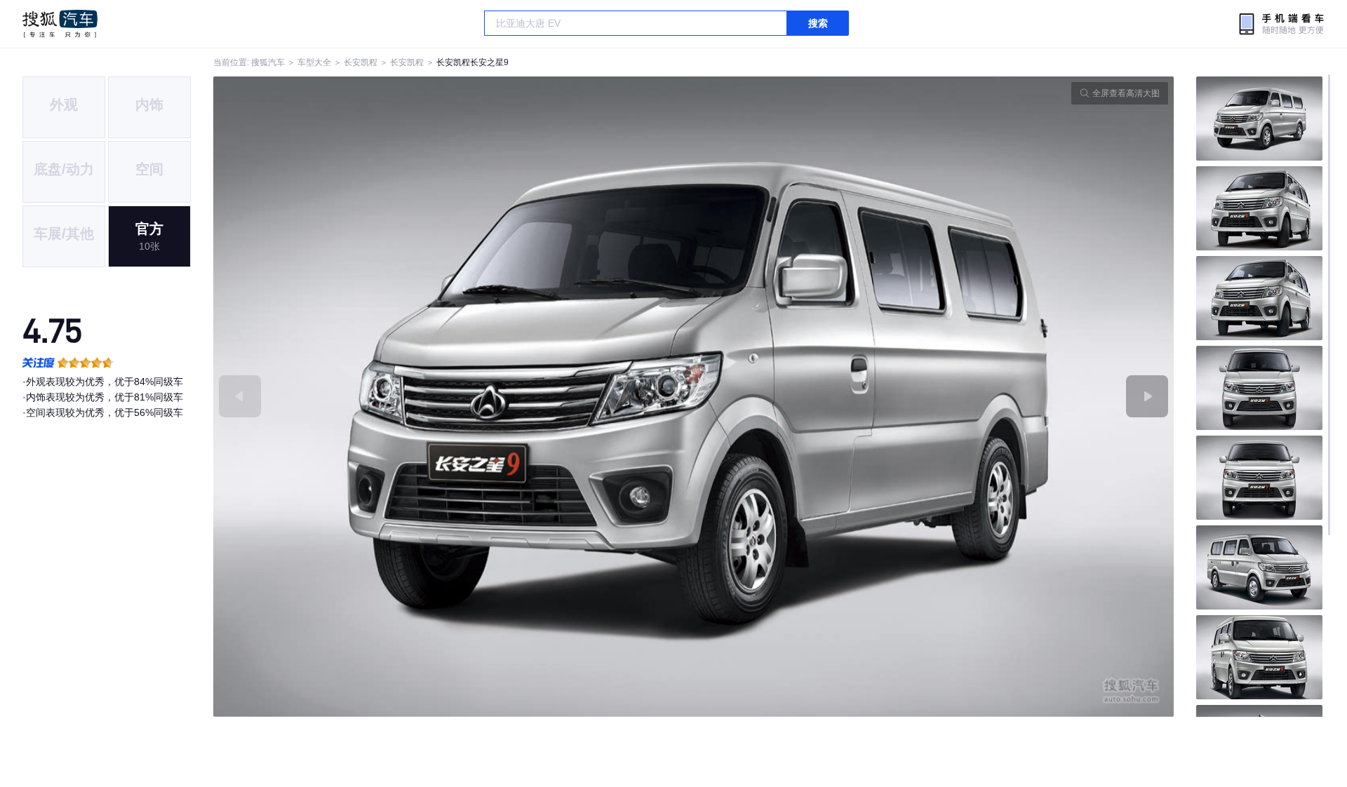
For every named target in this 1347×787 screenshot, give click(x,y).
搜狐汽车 (60, 24)
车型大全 (314, 62)
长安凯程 (360, 62)
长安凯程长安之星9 (472, 62)
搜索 (818, 23)
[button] (453, 396)
